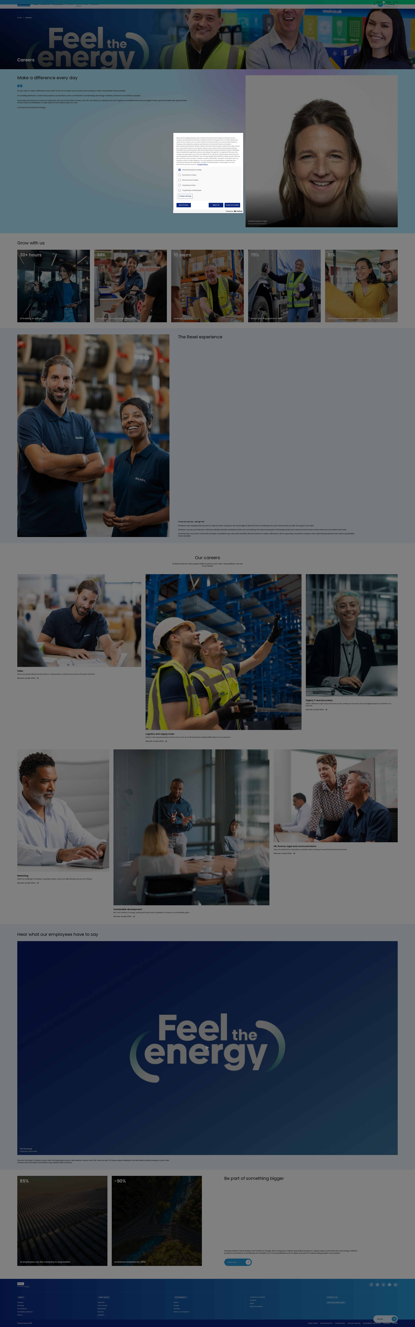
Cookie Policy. (202, 164)
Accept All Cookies (232, 205)
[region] (208, 173)
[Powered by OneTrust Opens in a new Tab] (234, 211)
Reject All (216, 205)
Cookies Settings (185, 196)
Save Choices (183, 205)
